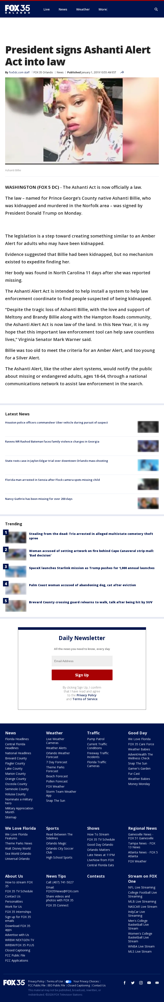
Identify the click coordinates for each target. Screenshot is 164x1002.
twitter (132, 982)
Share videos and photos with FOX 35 (59, 898)
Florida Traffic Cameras (96, 764)
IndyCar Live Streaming (136, 914)
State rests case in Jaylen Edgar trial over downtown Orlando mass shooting (56, 461)
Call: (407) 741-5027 (59, 882)
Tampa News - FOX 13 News (141, 845)
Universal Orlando (17, 859)
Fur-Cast (134, 774)
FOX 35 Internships (18, 912)
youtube (149, 982)
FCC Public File (15, 955)
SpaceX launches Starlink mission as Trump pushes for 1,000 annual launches (92, 568)
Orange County (15, 779)
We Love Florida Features (16, 836)
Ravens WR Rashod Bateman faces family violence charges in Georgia (52, 441)
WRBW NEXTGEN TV (19, 940)
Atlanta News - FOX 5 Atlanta (143, 854)
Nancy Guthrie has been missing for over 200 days (38, 499)
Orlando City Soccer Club (59, 850)
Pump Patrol (95, 739)
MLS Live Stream (140, 951)
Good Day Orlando (100, 845)
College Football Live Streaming (142, 894)
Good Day (137, 732)
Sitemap (10, 817)
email (157, 982)
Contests (96, 876)
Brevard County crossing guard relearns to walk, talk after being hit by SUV (90, 602)
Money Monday (139, 784)
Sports (52, 828)
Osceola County (16, 784)
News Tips (56, 876)
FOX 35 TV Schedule (101, 839)
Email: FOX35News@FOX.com (62, 889)
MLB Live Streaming (142, 901)
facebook (124, 982)
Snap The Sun (55, 800)
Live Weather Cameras (55, 741)
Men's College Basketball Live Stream (138, 924)
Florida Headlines (17, 739)
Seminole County (17, 789)
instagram (141, 982)
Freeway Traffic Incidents (98, 755)
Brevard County (16, 758)
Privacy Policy (87, 695)
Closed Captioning (17, 950)
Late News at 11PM (101, 855)
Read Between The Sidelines (59, 836)
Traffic (93, 732)
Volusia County (15, 794)
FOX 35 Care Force (141, 744)
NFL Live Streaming (141, 887)
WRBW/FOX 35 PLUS (19, 945)
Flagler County (15, 763)
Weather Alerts (56, 748)
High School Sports (59, 857)
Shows (93, 828)
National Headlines (18, 753)
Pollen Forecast (57, 781)
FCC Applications (16, 960)
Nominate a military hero (18, 801)
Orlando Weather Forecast (58, 755)
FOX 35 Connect (57, 905)
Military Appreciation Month (19, 810)
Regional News (142, 828)
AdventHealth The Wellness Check (140, 756)
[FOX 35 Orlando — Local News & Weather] (19, 9)
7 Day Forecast (56, 762)
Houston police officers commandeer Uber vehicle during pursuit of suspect (56, 422)
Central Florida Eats (100, 865)
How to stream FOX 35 (19, 884)
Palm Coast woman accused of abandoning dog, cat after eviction (82, 585)
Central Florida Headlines (15, 746)
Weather (54, 732)
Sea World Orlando (18, 853)
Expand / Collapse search (156, 9)
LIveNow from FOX (100, 860)
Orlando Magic (56, 843)
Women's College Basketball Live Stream (140, 937)
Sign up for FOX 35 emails (18, 919)
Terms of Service (84, 699)
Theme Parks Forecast (55, 769)
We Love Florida (139, 739)
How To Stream (98, 834)
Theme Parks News (18, 843)
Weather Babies (139, 749)
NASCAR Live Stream (142, 907)
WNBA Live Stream (141, 946)
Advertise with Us (17, 935)
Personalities (14, 901)
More (103, 9)
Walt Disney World (18, 848)
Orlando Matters (98, 850)
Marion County (15, 774)
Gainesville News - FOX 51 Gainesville (141, 836)
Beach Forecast (57, 776)
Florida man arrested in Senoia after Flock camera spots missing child (52, 480)
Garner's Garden (139, 768)
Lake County (13, 768)
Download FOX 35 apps (17, 928)
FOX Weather (55, 786)
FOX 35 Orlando (43, 72)
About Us (14, 876)
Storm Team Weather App (61, 793)
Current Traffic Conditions (97, 746)
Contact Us (12, 896)
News (60, 72)
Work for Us (13, 907)
